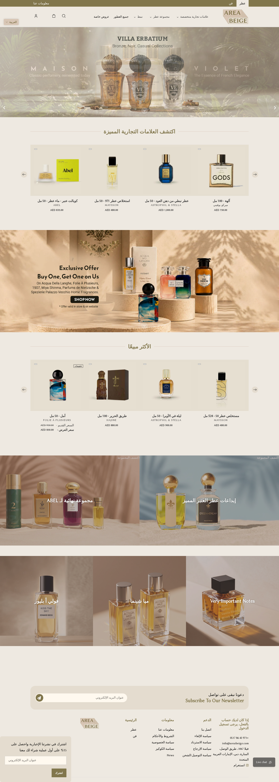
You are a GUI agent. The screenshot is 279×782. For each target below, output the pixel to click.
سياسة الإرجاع (202, 749)
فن (135, 736)
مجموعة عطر (161, 16)
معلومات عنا (166, 729)
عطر (134, 729)
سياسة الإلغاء (203, 736)
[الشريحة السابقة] (4, 108)
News (170, 755)
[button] (11, 22)
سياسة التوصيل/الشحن (196, 755)
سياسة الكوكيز (165, 749)
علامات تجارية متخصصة (194, 16)
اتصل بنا (206, 729)
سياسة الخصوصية (163, 742)
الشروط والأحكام (163, 736)
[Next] (255, 174)
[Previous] (24, 174)
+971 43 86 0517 (239, 738)
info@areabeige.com (235, 743)
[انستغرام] (247, 766)
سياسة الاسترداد (201, 742)
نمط (140, 16)
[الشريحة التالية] (275, 108)
